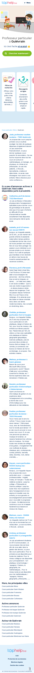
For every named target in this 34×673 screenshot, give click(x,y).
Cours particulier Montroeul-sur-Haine (15, 636)
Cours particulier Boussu (10, 595)
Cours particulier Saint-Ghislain (13, 589)
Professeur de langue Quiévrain (13, 610)
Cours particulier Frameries (11, 592)
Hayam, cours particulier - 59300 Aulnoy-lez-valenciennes (20, 465)
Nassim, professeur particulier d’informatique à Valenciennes (20, 386)
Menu (29, 3)
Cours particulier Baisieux (11, 624)
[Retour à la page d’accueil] (9, 2)
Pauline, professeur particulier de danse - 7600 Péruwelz (18, 413)
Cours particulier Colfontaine (12, 599)
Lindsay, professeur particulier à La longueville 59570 (20, 535)
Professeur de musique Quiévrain (14, 613)
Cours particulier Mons (10, 586)
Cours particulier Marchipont (12, 630)
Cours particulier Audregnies (12, 633)
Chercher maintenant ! (19, 53)
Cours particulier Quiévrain (11, 616)
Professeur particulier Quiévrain (13, 606)
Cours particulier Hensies (11, 627)
